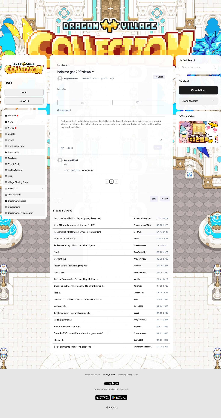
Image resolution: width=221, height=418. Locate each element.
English (113, 407)
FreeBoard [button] (13, 158)
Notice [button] (11, 128)
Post (157, 147)
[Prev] (107, 181)
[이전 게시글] (55, 201)
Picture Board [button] (14, 194)
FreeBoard (62, 65)
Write (26, 100)
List (154, 199)
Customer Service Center (20, 213)
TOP (166, 199)
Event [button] (11, 140)
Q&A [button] (10, 176)
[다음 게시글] (60, 201)
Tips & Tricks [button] (14, 164)
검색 (214, 67)
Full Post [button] (12, 115)
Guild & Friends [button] (15, 170)
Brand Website (190, 101)
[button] (24, 68)
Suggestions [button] (14, 207)
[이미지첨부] (62, 148)
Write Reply (87, 170)
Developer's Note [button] (16, 146)
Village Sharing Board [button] (18, 182)
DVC (8, 83)
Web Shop (200, 90)
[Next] (116, 181)
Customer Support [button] (17, 201)
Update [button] (11, 134)
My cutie (61, 89)
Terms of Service (92, 375)
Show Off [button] (12, 188)
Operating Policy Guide (128, 375)
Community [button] (13, 152)
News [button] (10, 122)
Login (24, 92)
